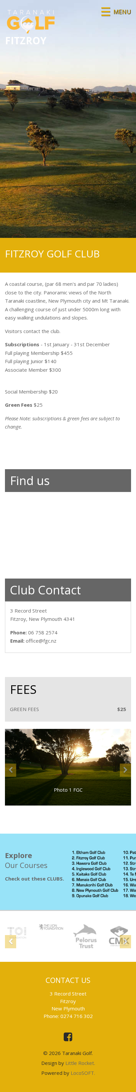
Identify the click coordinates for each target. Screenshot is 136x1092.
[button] (10, 785)
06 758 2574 (42, 632)
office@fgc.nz (41, 640)
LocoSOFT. (83, 1073)
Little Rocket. (80, 1063)
